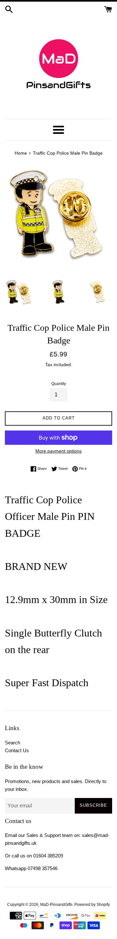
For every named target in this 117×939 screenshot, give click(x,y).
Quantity (58, 383)
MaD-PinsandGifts (56, 904)
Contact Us (17, 750)
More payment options (58, 451)
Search (12, 742)
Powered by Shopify (92, 904)
